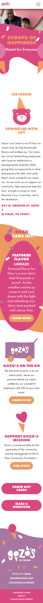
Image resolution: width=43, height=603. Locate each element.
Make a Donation (21, 505)
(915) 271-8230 (21, 573)
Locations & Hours (21, 582)
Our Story (21, 466)
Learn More (21, 318)
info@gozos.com (21, 578)
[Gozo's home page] (21, 553)
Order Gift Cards (21, 488)
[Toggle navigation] (38, 4)
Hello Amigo (18, 599)
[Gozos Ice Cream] (5, 4)
